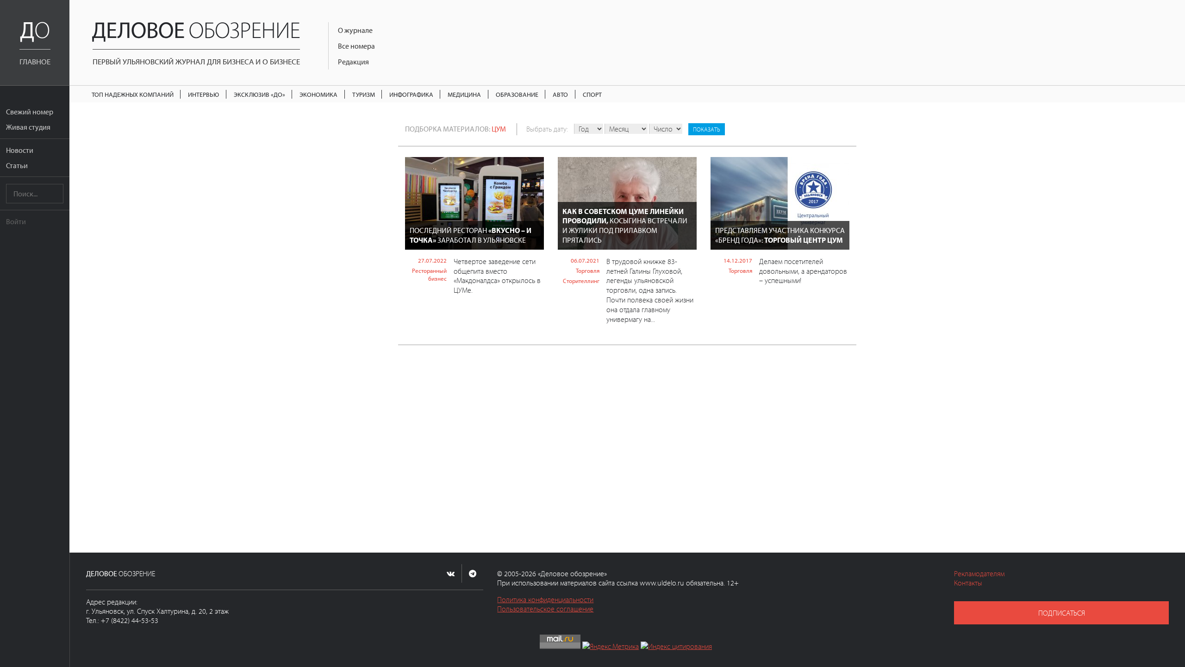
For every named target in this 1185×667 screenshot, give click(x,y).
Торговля (587, 270)
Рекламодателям (979, 573)
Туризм (363, 94)
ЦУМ (499, 128)
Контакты (968, 582)
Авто (560, 94)
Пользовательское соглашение (545, 608)
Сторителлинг (581, 280)
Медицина (464, 94)
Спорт (592, 94)
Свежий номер (29, 111)
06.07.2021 (585, 260)
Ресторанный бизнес (429, 274)
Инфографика (411, 94)
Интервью (203, 94)
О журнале (355, 30)
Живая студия (28, 127)
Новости (19, 150)
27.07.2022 (432, 260)
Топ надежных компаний (133, 94)
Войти (16, 221)
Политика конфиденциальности (545, 599)
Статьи (17, 165)
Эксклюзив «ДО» (259, 94)
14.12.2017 (737, 260)
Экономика (318, 94)
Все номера (356, 45)
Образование (517, 94)
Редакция (353, 61)
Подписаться (1061, 612)
